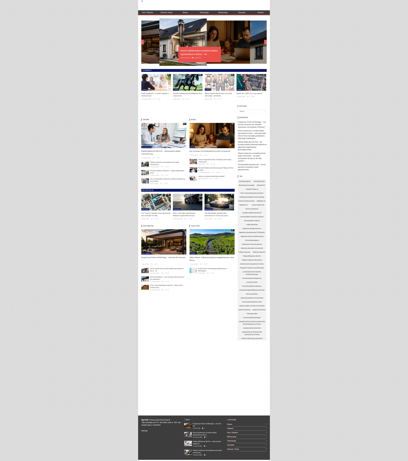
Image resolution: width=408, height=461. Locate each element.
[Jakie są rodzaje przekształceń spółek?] (193, 178)
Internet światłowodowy (247, 201)
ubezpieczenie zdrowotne (252, 328)
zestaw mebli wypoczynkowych (252, 338)
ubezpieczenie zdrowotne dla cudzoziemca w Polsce (252, 333)
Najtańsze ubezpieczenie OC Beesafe (252, 232)
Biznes (192, 147)
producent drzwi (251, 282)
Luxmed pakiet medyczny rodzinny (252, 217)
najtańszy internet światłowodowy (252, 236)
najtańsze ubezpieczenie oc (252, 228)
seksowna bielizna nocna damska (252, 298)
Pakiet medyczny (244, 252)
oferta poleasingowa (252, 240)
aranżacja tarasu (259, 181)
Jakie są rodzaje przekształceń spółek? (211, 176)
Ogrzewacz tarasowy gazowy (252, 244)
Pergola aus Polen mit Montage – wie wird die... (207, 425)
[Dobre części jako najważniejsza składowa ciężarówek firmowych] (187, 202)
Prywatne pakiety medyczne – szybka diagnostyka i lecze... (167, 172)
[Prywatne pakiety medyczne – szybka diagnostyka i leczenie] (145, 172)
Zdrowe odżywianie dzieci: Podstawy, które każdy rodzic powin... (214, 161)
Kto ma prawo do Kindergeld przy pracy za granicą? (210, 151)
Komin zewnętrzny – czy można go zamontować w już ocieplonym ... (167, 278)
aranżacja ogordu (245, 181)
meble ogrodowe (252, 224)
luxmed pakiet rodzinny (252, 220)
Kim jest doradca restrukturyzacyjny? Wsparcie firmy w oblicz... (215, 169)
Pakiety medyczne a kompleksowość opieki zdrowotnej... (207, 451)
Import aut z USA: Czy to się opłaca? (249, 93)
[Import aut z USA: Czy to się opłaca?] (251, 82)
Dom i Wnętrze (146, 253)
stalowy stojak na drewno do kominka (251, 306)
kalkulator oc (243, 205)
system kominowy (244, 310)
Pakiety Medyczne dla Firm (252, 256)
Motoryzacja (145, 209)
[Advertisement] (228, 5)
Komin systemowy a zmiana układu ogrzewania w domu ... (205, 434)
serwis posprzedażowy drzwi (252, 302)
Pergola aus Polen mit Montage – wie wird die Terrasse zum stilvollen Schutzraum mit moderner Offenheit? (252, 124)
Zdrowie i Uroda (146, 147)
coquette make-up (252, 189)
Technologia (231, 441)
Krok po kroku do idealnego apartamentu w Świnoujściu (212, 270)
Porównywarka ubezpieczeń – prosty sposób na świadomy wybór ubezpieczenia (252, 167)
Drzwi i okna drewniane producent (252, 193)
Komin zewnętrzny (252, 209)
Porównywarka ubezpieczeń (251, 278)
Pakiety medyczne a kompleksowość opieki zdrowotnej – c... (164, 163)
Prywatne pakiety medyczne (251, 286)
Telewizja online (252, 313)
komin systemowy (258, 205)
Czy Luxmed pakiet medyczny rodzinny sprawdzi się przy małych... (167, 180)
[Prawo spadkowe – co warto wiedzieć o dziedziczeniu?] (156, 82)
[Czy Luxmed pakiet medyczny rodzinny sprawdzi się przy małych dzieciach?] (145, 181)
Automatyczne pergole (246, 185)
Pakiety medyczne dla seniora (252, 260)
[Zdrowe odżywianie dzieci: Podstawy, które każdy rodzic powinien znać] (193, 161)
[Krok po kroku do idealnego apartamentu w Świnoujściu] (193, 270)
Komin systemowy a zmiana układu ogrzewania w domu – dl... (167, 270)
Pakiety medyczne (259, 252)
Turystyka (192, 253)
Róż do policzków (252, 294)
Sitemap (144, 431)
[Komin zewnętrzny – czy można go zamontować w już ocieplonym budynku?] (145, 279)
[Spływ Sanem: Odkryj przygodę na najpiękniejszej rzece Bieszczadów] (212, 242)
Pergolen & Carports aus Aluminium (252, 268)
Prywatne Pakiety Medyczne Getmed (251, 290)
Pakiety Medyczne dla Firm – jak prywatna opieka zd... (207, 443)
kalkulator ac (261, 201)
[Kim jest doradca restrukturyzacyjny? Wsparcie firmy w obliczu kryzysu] (193, 170)
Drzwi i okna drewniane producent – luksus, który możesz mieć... (166, 286)
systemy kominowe (259, 310)
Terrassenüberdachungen (252, 317)
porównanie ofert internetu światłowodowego (252, 273)
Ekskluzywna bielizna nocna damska (252, 197)
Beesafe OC (261, 185)
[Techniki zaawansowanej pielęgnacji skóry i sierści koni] (188, 82)
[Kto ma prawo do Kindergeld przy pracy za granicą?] (212, 135)
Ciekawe (144, 89)
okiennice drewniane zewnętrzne (252, 248)
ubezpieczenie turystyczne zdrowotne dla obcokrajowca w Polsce (252, 323)
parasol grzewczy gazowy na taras (252, 264)
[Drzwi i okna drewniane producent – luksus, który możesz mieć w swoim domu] (145, 287)
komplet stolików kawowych (252, 213)
